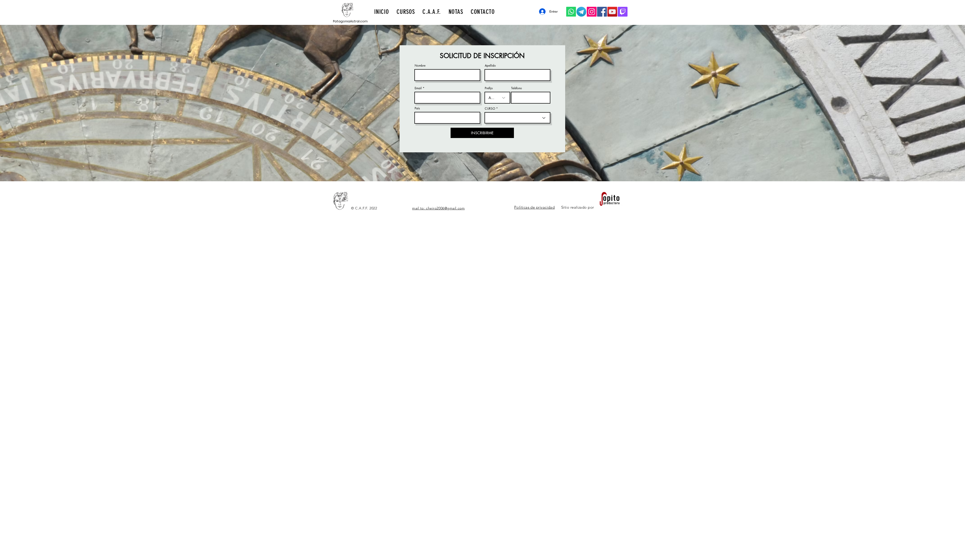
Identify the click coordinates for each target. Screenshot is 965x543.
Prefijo (489, 88)
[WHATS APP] (571, 12)
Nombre (420, 65)
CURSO (490, 108)
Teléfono (516, 88)
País (417, 108)
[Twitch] (623, 12)
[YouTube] (612, 12)
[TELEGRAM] (581, 12)
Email (418, 88)
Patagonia (341, 21)
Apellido (490, 65)
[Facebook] (602, 12)
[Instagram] (592, 12)
